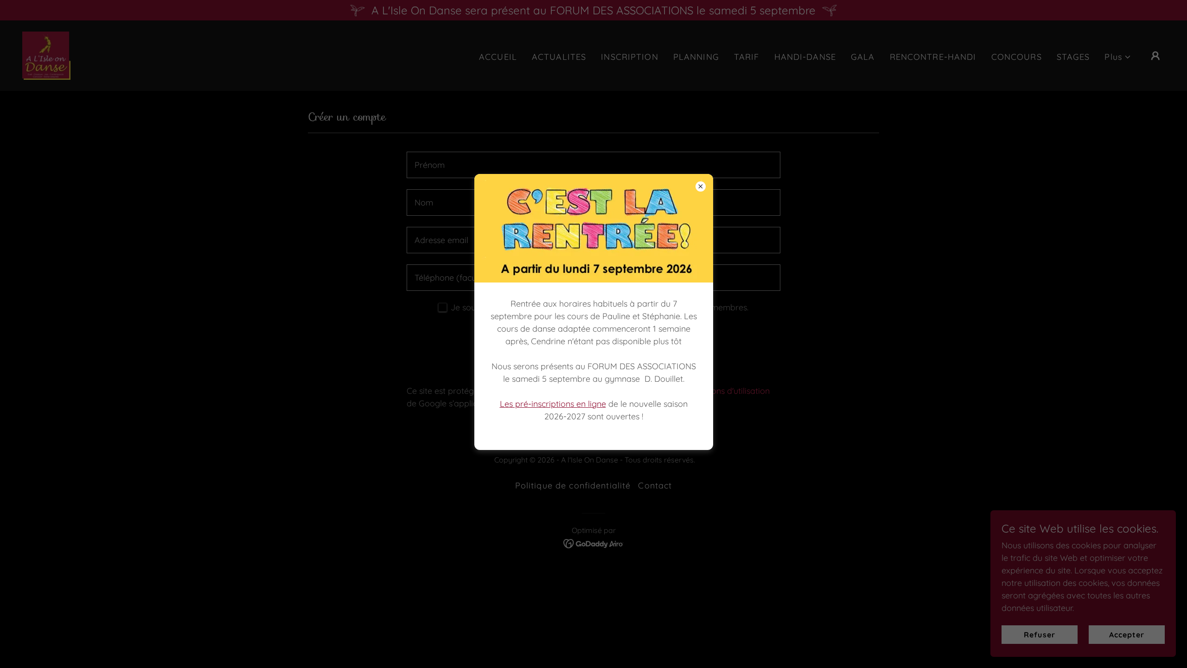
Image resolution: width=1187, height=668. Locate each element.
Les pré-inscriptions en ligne (553, 403)
